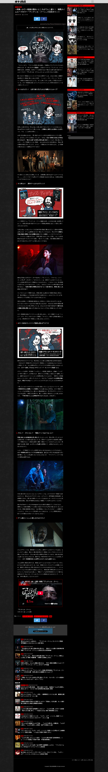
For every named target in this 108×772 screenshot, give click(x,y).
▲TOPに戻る (90, 760)
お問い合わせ (84, 760)
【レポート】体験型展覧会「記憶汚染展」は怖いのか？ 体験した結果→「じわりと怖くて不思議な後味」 (85, 126)
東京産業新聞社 (53, 766)
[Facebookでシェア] (44, 19)
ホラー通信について (76, 760)
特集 (50, 616)
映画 (20, 7)
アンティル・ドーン (28, 616)
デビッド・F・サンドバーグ (41, 616)
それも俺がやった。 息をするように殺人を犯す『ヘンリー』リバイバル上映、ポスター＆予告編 (85, 38)
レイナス (26, 14)
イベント (23, 685)
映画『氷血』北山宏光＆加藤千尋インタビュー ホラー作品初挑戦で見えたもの (85, 80)
